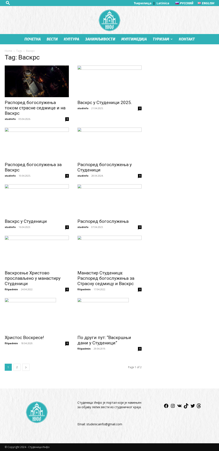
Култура (71, 39)
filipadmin (11, 289)
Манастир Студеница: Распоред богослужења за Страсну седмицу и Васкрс (105, 278)
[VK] (179, 407)
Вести (52, 39)
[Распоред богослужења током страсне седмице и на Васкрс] (37, 81)
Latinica (163, 3)
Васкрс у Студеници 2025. (104, 102)
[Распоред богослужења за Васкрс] (37, 143)
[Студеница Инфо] (109, 20)
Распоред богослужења (103, 221)
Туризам (161, 39)
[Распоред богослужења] (109, 200)
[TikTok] (186, 407)
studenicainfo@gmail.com (104, 424)
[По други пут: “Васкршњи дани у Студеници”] (109, 315)
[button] (8, 2)
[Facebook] (166, 407)
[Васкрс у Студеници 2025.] (109, 81)
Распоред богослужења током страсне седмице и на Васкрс (35, 108)
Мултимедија (134, 39)
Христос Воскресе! (24, 337)
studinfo (10, 119)
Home (8, 51)
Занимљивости (100, 39)
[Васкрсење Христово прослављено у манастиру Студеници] (37, 251)
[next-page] (26, 367)
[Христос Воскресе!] (37, 315)
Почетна (32, 39)
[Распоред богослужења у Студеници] (109, 143)
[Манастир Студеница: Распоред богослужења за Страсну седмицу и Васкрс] (109, 251)
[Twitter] (192, 407)
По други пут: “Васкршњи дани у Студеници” (104, 340)
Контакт (187, 39)
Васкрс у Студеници (26, 221)
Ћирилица (143, 3)
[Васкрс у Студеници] (37, 200)
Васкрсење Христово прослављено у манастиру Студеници (33, 278)
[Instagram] (172, 407)
